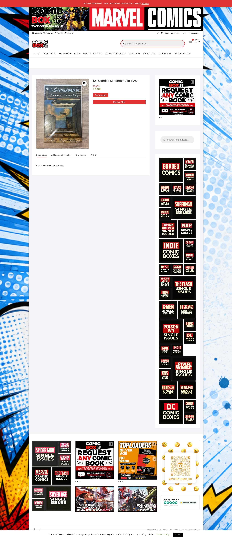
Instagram (49, 33)
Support (163, 54)
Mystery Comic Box (154, 530)
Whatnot (70, 33)
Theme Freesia (178, 530)
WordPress (195, 530)
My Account (175, 33)
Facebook (38, 33)
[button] (84, 83)
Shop (167, 33)
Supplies (148, 54)
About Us (48, 54)
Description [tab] (41, 155)
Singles (133, 54)
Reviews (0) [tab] (81, 155)
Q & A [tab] (93, 155)
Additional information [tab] (61, 155)
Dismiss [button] (145, 3)
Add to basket (100, 95)
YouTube (60, 33)
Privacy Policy (194, 33)
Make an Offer (119, 102)
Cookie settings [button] (163, 534)
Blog (184, 33)
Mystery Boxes (91, 54)
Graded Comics (114, 54)
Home (37, 54)
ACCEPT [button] (178, 535)
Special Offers (182, 54)
